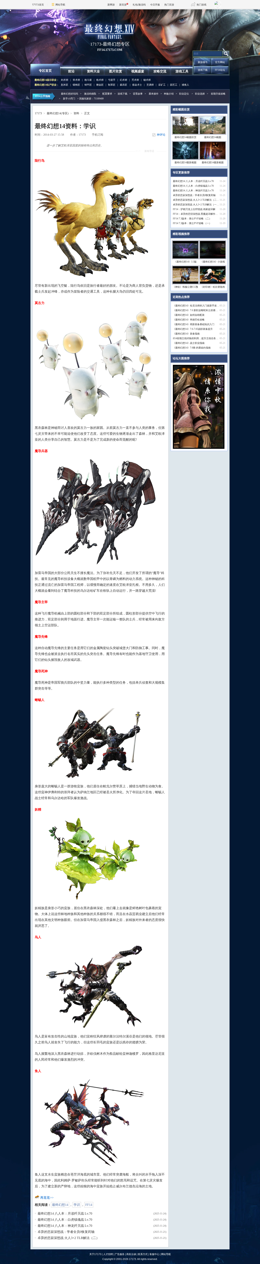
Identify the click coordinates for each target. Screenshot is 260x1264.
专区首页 (45, 70)
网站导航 (60, 4)
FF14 (88, 1204)
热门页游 (169, 4)
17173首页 (38, 4)
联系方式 (143, 1254)
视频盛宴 (137, 71)
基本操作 (153, 93)
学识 (77, 1204)
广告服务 (120, 1254)
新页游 (123, 4)
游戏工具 (182, 71)
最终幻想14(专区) (58, 113)
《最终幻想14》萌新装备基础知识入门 (193, 324)
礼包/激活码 (139, 4)
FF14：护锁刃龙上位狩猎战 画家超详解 (194, 209)
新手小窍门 (69, 98)
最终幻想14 (60, 1204)
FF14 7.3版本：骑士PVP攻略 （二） (192, 218)
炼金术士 (137, 84)
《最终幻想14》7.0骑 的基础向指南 (192, 347)
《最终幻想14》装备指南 (186, 333)
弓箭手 (111, 79)
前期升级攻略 (218, 93)
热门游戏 (201, 4)
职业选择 (200, 93)
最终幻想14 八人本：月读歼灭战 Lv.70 (65, 1213)
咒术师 (135, 79)
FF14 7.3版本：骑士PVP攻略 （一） (192, 223)
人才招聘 (108, 1254)
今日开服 (155, 4)
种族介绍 (169, 93)
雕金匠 (100, 84)
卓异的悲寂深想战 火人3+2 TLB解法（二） (68, 1238)
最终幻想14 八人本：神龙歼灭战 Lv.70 (65, 1225)
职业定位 (184, 93)
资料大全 (93, 71)
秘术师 (147, 79)
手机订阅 (97, 134)
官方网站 (220, 62)
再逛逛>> (47, 1197)
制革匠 (111, 84)
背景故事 (138, 93)
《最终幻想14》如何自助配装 (189, 315)
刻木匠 (64, 84)
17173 (38, 113)
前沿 (71, 71)
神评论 (161, 134)
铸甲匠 (88, 84)
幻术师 (123, 79)
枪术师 (100, 79)
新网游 (111, 4)
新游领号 (203, 62)
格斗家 (88, 79)
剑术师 (64, 79)
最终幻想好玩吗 (69, 93)
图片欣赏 (115, 71)
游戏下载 (203, 70)
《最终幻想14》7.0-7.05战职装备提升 (193, 329)
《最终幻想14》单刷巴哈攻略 (189, 319)
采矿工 (162, 84)
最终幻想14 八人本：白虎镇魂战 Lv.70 (65, 1219)
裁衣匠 (123, 84)
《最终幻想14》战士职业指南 (189, 343)
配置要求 (107, 93)
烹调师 (150, 84)
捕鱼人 (185, 84)
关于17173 (95, 1254)
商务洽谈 (131, 1254)
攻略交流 (159, 71)
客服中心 (154, 1254)
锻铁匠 (76, 84)
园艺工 (173, 84)
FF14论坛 (220, 70)
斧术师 (76, 79)
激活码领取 (90, 93)
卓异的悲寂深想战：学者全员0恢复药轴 (66, 1231)
